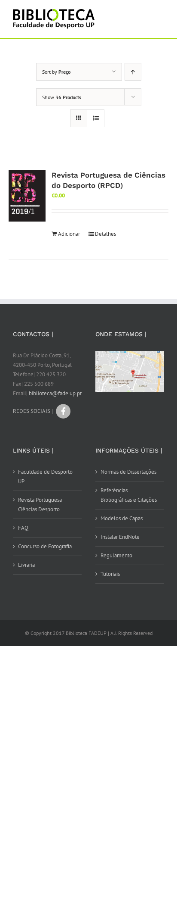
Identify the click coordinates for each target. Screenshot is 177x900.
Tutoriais (110, 574)
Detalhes (105, 233)
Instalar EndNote (120, 537)
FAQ (23, 527)
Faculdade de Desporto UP (45, 476)
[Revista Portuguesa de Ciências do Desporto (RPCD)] (27, 196)
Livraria (26, 565)
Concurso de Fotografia (45, 546)
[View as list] (95, 118)
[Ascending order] (133, 72)
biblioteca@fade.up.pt (55, 393)
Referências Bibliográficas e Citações (129, 495)
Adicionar (69, 233)
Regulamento (116, 555)
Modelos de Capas (122, 518)
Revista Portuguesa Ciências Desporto (40, 504)
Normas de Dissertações (128, 471)
